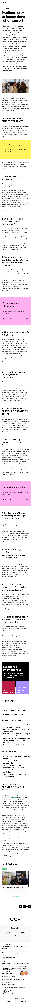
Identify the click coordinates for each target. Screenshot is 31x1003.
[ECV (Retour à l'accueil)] (4, 2)
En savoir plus (8, 318)
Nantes (13, 946)
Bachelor (4, 961)
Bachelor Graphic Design (8, 691)
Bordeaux (7, 946)
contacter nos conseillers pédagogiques (15, 845)
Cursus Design (15, 797)
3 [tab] (16, 896)
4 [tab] (18, 896)
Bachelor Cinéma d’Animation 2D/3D (12, 966)
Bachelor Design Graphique (9, 963)
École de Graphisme (17, 955)
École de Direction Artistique (9, 954)
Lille (17, 946)
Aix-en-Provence (24, 946)
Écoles (3, 952)
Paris (3, 946)
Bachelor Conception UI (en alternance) (18, 965)
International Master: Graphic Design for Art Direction (22, 690)
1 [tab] (12, 896)
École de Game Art (23, 954)
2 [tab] (14, 896)
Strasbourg (4, 948)
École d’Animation (6, 955)
